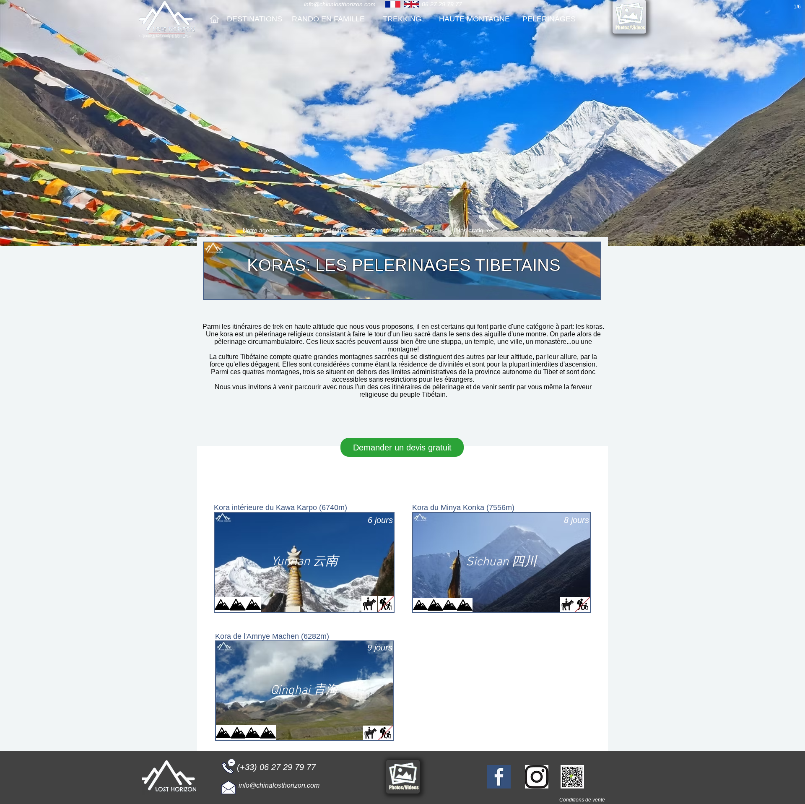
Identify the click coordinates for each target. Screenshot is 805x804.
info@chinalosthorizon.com (340, 4)
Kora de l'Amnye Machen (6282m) (272, 636)
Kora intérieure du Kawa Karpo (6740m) (280, 507)
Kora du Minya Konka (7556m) (463, 507)
